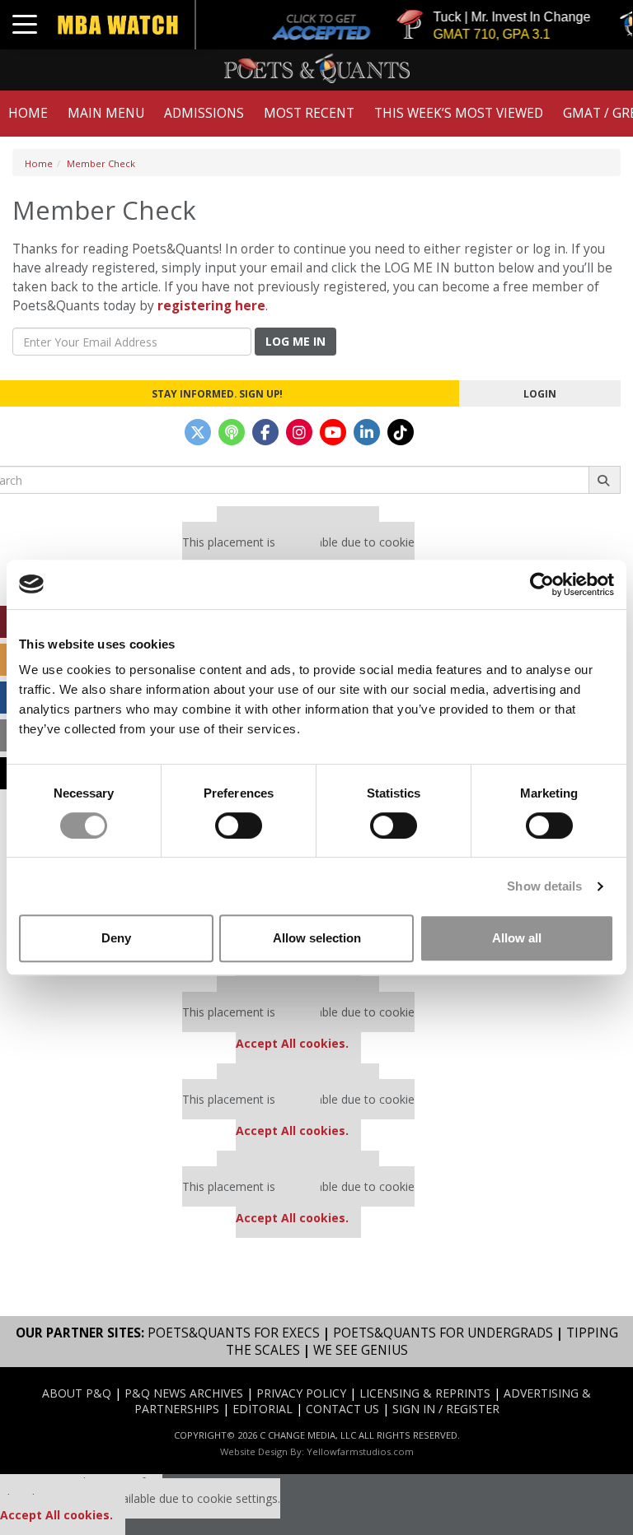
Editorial (262, 1408)
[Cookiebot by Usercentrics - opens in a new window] (542, 584)
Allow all (517, 938)
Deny (116, 938)
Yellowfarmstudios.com (360, 1451)
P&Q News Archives (183, 1393)
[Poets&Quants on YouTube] (333, 432)
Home (28, 113)
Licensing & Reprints (424, 1393)
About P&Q (76, 1393)
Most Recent (309, 113)
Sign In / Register (445, 1408)
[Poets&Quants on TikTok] (400, 432)
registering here (211, 305)
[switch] (238, 825)
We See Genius (360, 1350)
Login (539, 393)
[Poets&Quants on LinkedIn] (367, 432)
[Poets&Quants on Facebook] (265, 432)
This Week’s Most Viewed (458, 113)
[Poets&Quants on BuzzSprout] (231, 432)
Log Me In (295, 341)
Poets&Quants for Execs (234, 1333)
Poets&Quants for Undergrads (443, 1333)
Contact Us (342, 1408)
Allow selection (317, 938)
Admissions (204, 113)
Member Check (101, 163)
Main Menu (106, 113)
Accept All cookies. (292, 1043)
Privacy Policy (301, 1393)
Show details (544, 886)
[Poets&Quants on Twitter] (198, 432)
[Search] (604, 480)
